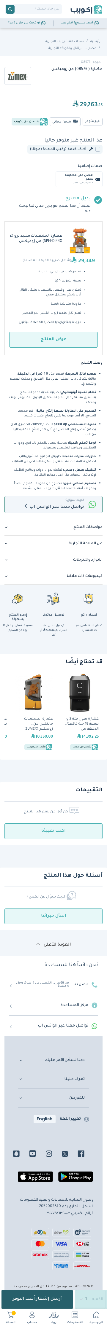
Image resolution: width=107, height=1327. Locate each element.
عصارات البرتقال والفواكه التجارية (72, 48)
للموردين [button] (77, 1098)
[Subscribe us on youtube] (37, 1154)
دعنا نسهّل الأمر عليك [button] (65, 1060)
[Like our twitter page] (69, 1154)
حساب (32, 1322)
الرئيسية (96, 1322)
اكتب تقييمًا (53, 831)
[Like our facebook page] (85, 1154)
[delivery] (53, 598)
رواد (53, 1322)
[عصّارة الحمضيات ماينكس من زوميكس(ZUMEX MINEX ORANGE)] (34, 713)
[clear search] (17, 9)
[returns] (18, 598)
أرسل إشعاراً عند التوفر (37, 1299)
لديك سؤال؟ (74, 500)
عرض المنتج (54, 339)
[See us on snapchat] (20, 1154)
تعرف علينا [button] (74, 1079)
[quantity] (91, 1299)
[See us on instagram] (53, 1154)
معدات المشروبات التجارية (64, 41)
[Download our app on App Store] (35, 1179)
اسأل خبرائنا (53, 916)
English (45, 1119)
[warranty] (89, 598)
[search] (10, 9)
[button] (53, 527)
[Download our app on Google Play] (76, 1179)
